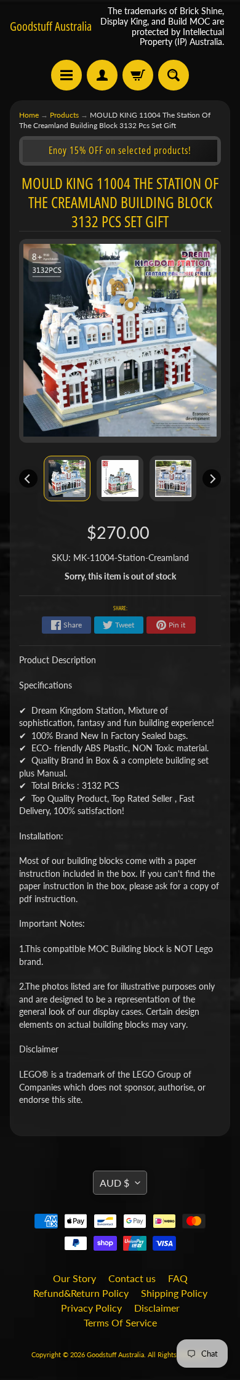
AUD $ (114, 1182)
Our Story (74, 1278)
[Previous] (28, 478)
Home (29, 115)
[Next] (211, 478)
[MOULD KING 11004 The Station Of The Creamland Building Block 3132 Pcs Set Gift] (67, 478)
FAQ (178, 1278)
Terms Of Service (120, 1322)
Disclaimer (157, 1307)
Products (64, 115)
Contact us (132, 1278)
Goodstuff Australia (51, 26)
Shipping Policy (174, 1293)
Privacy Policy (91, 1307)
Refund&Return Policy (81, 1293)
